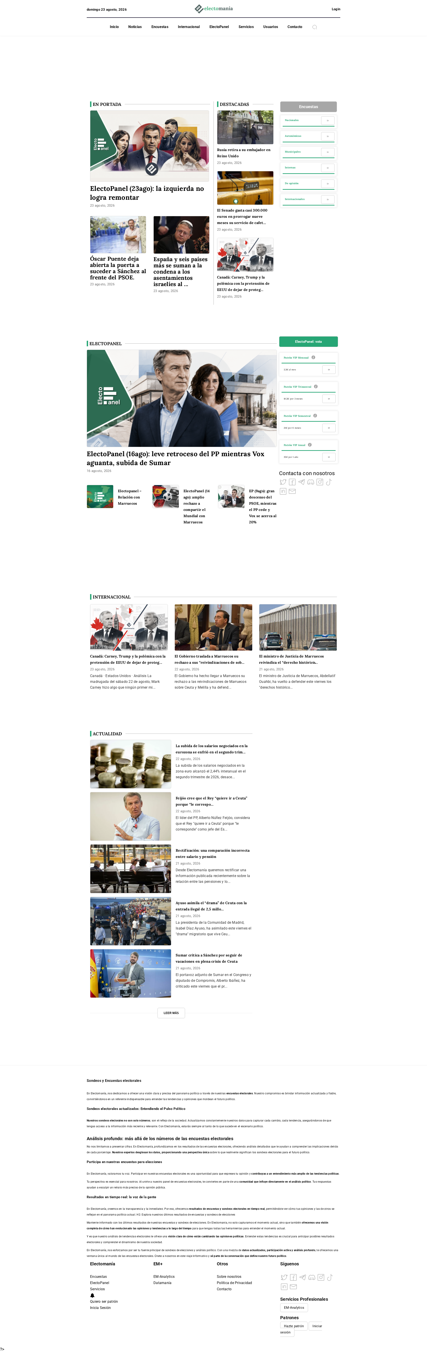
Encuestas (159, 27)
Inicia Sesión (100, 1308)
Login (336, 9)
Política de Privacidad (234, 1283)
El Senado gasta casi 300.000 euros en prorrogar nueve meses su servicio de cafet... (242, 216)
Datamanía (162, 1283)
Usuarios (270, 27)
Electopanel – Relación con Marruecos (129, 497)
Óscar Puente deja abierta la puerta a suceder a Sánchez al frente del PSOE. (118, 268)
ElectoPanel (219, 27)
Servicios (246, 27)
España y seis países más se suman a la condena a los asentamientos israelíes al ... (180, 272)
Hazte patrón (294, 1326)
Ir (328, 120)
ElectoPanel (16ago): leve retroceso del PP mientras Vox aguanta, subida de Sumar (175, 458)
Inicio (114, 27)
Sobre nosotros (229, 1276)
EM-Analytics (164, 1276)
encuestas (213, 1208)
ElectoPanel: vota (308, 342)
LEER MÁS (171, 1013)
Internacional (189, 27)
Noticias (135, 27)
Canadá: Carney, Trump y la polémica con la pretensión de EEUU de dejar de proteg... (243, 283)
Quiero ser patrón (104, 1301)
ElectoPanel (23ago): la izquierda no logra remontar (147, 193)
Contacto (295, 27)
